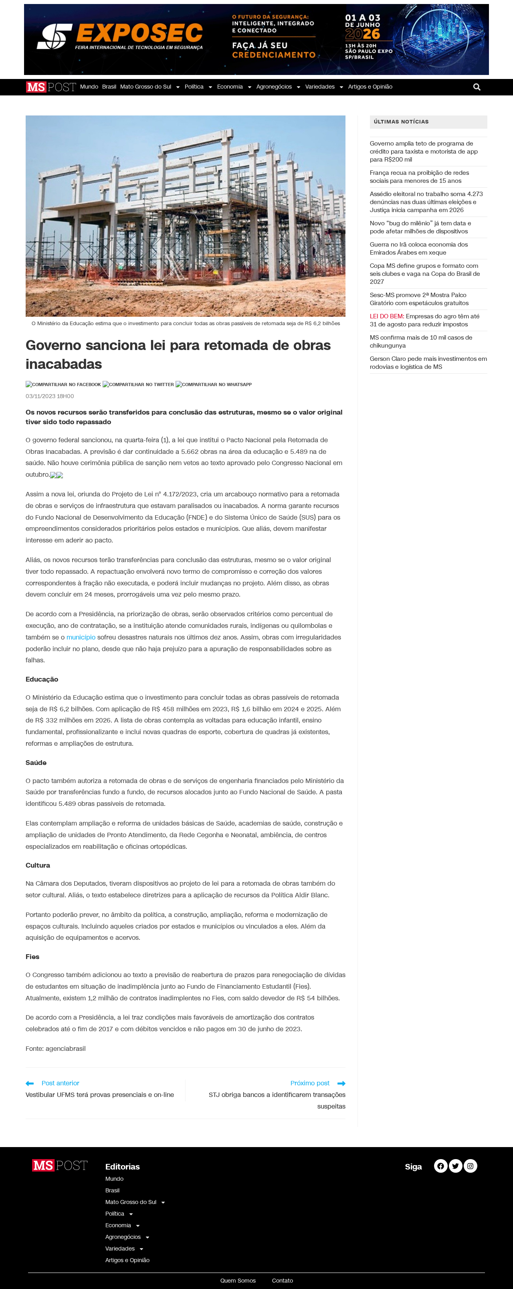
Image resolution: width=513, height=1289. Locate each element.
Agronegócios (274, 87)
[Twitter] (456, 1166)
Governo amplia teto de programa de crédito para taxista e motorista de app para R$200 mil (424, 152)
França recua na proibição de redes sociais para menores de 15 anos (419, 177)
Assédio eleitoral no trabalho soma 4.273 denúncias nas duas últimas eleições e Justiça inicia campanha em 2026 (426, 202)
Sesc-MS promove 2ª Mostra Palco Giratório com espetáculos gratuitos (419, 299)
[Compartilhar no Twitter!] (138, 385)
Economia (230, 87)
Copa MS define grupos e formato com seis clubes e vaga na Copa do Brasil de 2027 (425, 274)
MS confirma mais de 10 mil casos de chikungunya (421, 342)
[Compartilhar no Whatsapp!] (214, 385)
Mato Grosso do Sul (145, 87)
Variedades (320, 87)
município (81, 637)
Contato (282, 1281)
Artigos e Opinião (370, 87)
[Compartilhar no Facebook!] (63, 385)
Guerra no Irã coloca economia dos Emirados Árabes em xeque (419, 249)
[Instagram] (470, 1166)
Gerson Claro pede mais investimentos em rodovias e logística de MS (428, 363)
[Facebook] (441, 1166)
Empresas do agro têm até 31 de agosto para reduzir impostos (425, 320)
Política (194, 87)
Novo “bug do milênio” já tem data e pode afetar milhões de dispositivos (420, 227)
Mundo (89, 87)
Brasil (109, 87)
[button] (477, 86)
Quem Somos (238, 1281)
